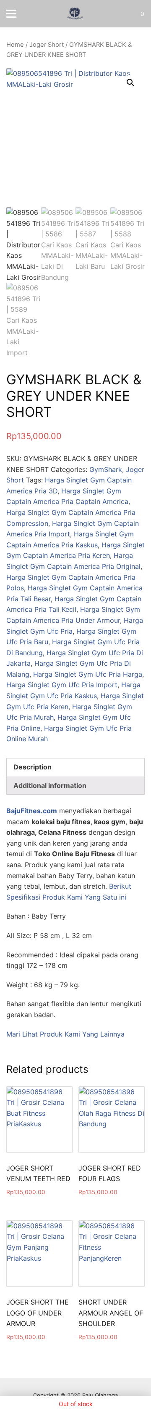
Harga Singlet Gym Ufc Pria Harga (87, 674)
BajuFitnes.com (31, 810)
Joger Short (46, 44)
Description (32, 767)
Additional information (49, 785)
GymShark (105, 469)
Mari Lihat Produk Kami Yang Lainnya (65, 1034)
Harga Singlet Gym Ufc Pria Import (61, 685)
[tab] (75, 767)
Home (15, 44)
